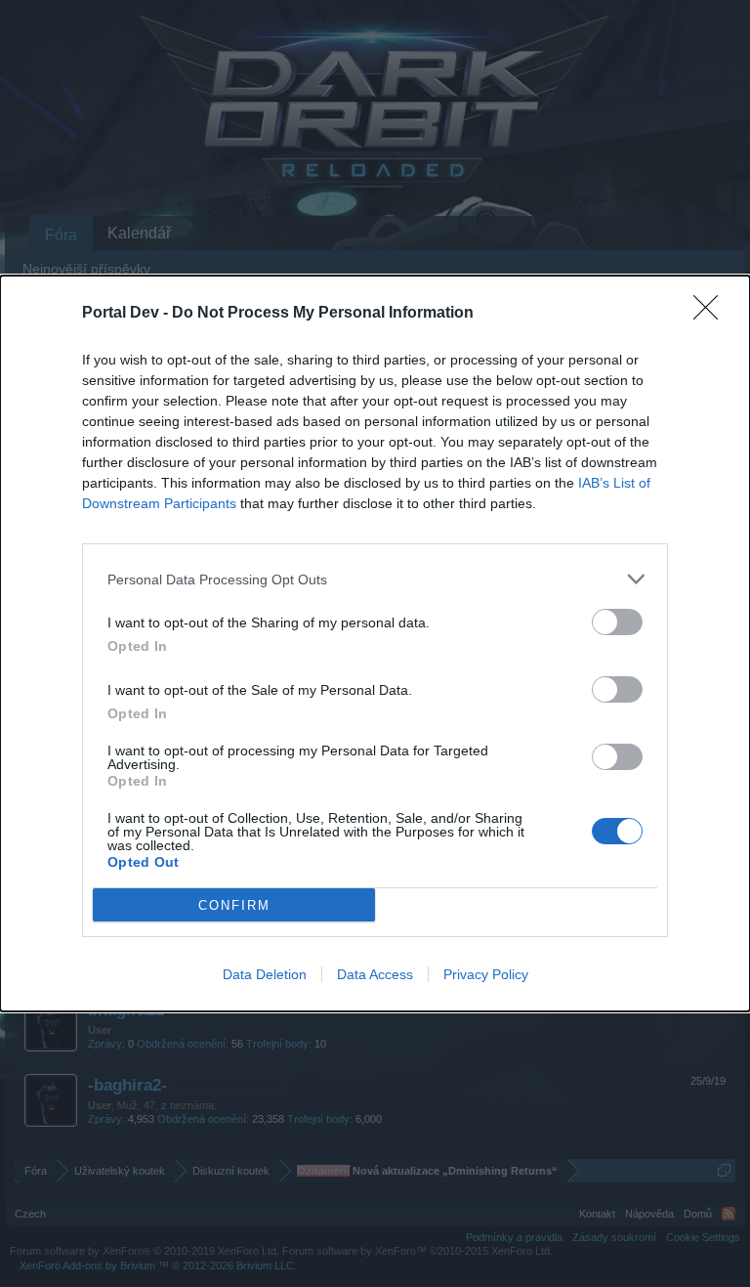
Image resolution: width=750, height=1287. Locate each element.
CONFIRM (234, 905)
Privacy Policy (485, 974)
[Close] (711, 313)
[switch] (617, 622)
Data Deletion (265, 974)
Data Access (375, 974)
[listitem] (375, 579)
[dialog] (375, 643)
